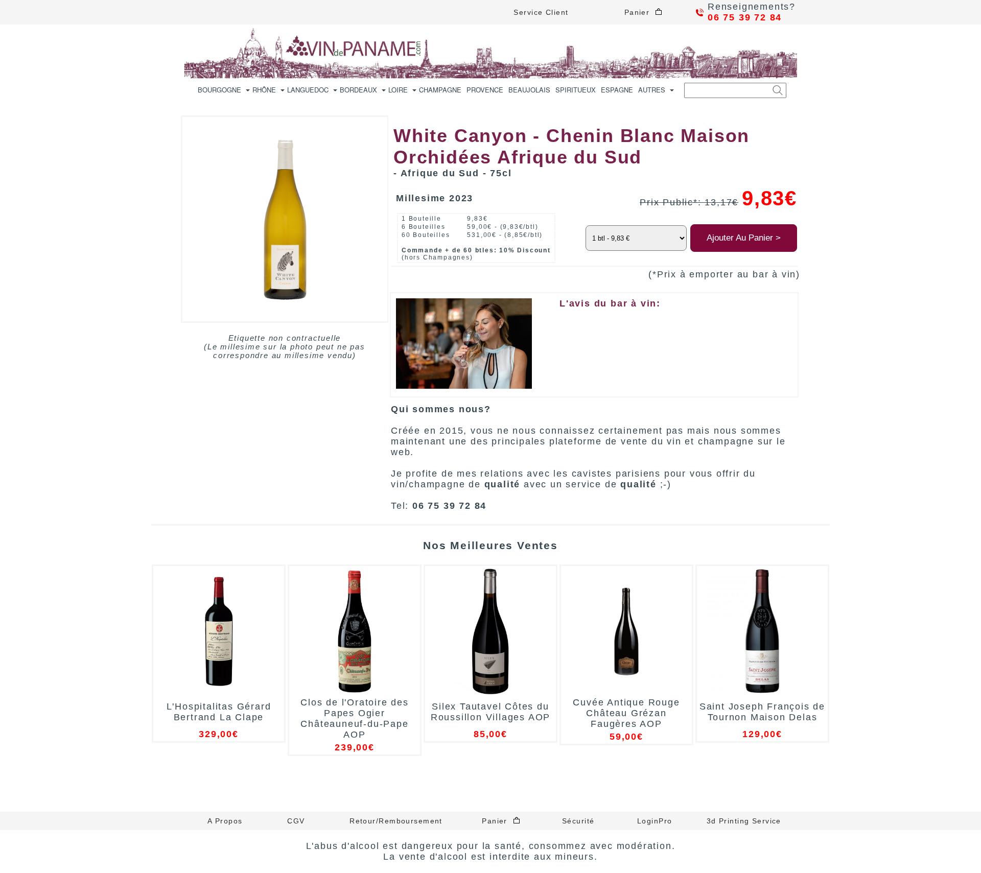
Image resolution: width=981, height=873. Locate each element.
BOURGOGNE (219, 90)
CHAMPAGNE (440, 90)
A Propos (225, 821)
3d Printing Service (744, 821)
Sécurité (578, 821)
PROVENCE (484, 90)
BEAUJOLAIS (529, 90)
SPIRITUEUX (575, 90)
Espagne (617, 90)
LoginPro (654, 821)
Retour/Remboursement (395, 821)
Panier (640, 12)
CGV (296, 821)
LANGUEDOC (308, 90)
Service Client (540, 12)
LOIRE (398, 90)
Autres (651, 90)
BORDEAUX (358, 90)
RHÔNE (264, 90)
